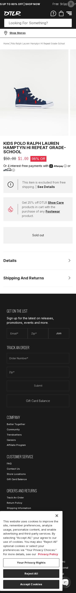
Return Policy (14, 502)
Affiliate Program (16, 445)
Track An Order (15, 497)
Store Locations (16, 474)
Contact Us (13, 468)
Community (13, 429)
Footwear (53, 211)
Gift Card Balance (38, 401)
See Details (46, 187)
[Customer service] (53, 13)
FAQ (9, 463)
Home (6, 43)
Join (58, 333)
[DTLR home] (12, 13)
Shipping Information (19, 508)
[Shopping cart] (61, 13)
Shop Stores (18, 32)
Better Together (16, 424)
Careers (11, 439)
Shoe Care (56, 202)
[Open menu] (69, 13)
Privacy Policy (48, 554)
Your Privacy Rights (31, 562)
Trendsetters (14, 434)
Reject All (31, 573)
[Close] (56, 515)
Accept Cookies (31, 584)
